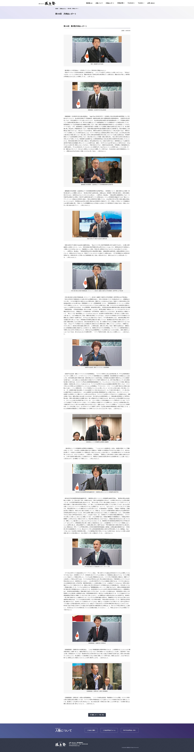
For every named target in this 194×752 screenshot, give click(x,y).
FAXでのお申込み (129, 730)
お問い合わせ (151, 3)
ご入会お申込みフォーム (109, 730)
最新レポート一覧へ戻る (98, 714)
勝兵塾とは (89, 3)
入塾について (99, 3)
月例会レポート (110, 3)
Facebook (131, 3)
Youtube (140, 3)
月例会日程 (120, 3)
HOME (56, 8)
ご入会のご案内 (91, 730)
